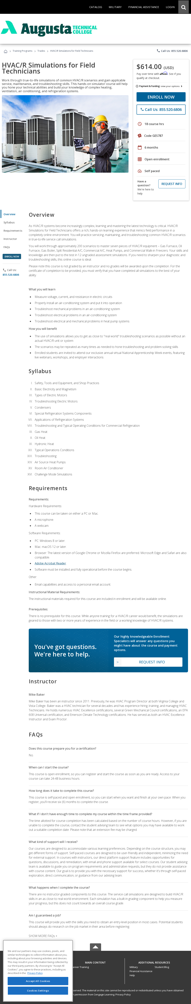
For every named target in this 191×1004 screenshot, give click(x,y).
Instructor (10, 239)
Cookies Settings (38, 990)
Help (132, 975)
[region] (38, 971)
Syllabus (9, 222)
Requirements (13, 230)
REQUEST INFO (172, 184)
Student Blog (162, 967)
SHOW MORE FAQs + (43, 936)
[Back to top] (95, 961)
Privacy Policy (123, 994)
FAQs (7, 247)
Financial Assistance (141, 971)
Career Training (80, 967)
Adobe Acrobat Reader (50, 563)
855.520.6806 (11, 274)
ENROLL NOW (161, 97)
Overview (9, 214)
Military (134, 967)
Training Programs (22, 50)
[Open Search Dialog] (183, 6)
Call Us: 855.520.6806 (172, 51)
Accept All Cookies (38, 981)
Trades (41, 50)
